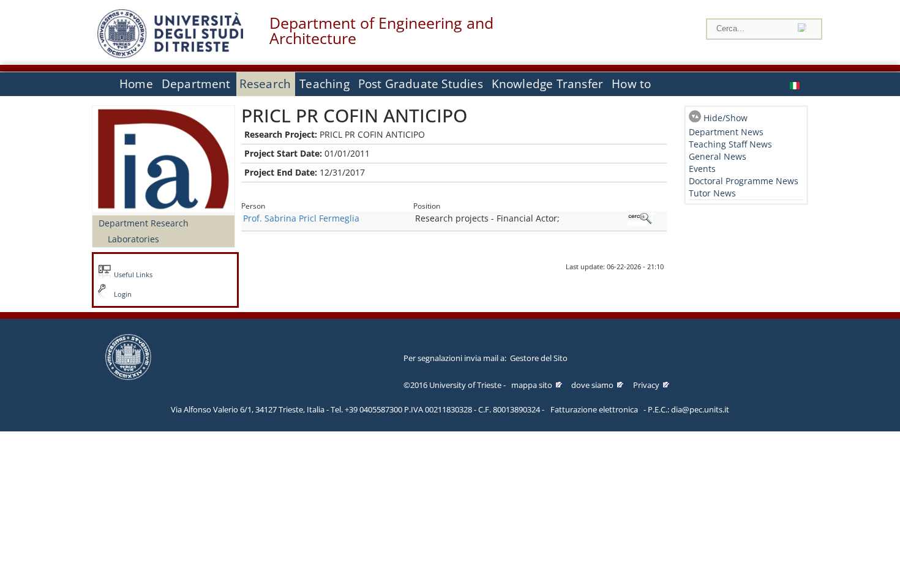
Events (702, 168)
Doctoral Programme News (743, 181)
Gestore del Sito (539, 357)
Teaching (324, 84)
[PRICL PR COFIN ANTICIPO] (796, 84)
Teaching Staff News (730, 144)
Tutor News (712, 193)
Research (265, 84)
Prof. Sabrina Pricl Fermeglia (301, 218)
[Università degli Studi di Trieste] (170, 55)
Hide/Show (725, 118)
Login (123, 294)
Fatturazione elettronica (594, 409)
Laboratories (133, 239)
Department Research (144, 223)
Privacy (646, 384)
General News (717, 156)
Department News (726, 132)
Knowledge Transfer (547, 84)
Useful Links (133, 274)
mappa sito (531, 384)
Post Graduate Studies (420, 84)
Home (136, 84)
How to (631, 84)
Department (196, 84)
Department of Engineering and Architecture (381, 30)
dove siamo (592, 384)
